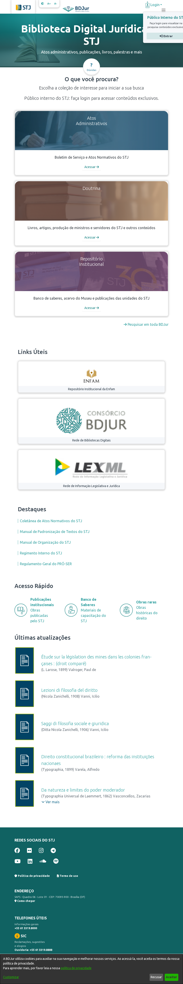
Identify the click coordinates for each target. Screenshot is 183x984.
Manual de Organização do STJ (45, 542)
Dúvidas (91, 66)
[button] (50, 802)
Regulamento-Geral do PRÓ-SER (46, 564)
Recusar (156, 977)
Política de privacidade (33, 875)
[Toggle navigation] (163, 10)
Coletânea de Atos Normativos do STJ (51, 521)
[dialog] (91, 969)
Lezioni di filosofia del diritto (69, 690)
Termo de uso (68, 875)
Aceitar (171, 977)
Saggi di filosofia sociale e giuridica (75, 723)
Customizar (11, 977)
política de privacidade (76, 968)
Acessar (90, 167)
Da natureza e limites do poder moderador (83, 789)
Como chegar (26, 900)
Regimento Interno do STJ (41, 553)
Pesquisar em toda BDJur (147, 324)
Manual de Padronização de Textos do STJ (54, 532)
